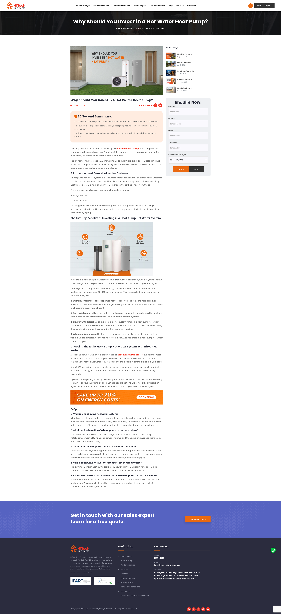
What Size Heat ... (184, 88)
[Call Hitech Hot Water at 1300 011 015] (250, 5)
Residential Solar (100, 5)
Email (171, 130)
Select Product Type (177, 154)
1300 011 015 (159, 558)
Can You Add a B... (185, 80)
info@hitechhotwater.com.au (167, 565)
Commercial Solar (121, 5)
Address (172, 142)
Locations (125, 591)
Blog (171, 5)
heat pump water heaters (130, 354)
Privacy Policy (127, 582)
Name (171, 106)
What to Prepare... (185, 54)
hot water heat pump (128, 148)
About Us (180, 5)
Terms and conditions (130, 587)
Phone (171, 118)
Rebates (124, 569)
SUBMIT (180, 169)
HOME (118, 28)
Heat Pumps (139, 5)
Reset (196, 169)
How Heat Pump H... (185, 71)
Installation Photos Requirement (135, 595)
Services (124, 574)
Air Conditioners (156, 5)
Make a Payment (128, 578)
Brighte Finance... (184, 62)
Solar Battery (82, 5)
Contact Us (192, 5)
